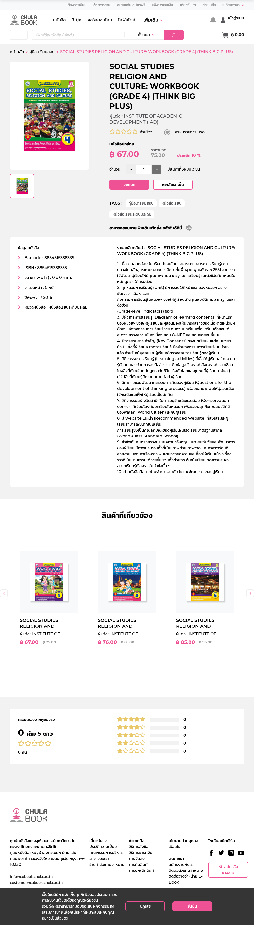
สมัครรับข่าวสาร (230, 869)
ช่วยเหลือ (136, 840)
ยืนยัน (192, 906)
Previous (4, 593)
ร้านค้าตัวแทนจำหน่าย (107, 864)
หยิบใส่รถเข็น (173, 184)
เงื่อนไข (174, 846)
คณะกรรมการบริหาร (106, 852)
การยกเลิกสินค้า (142, 870)
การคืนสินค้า (139, 864)
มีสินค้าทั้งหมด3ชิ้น (183, 169)
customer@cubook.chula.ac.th (36, 882)
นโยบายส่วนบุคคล (183, 840)
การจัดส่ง (137, 858)
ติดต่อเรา (176, 858)
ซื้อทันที (129, 184)
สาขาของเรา (99, 858)
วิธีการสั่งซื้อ (138, 846)
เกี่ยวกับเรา (98, 840)
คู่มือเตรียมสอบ (141, 203)
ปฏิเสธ (145, 906)
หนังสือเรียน (171, 203)
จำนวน (114, 169)
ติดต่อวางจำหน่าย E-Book (186, 879)
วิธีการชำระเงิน (140, 852)
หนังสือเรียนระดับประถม (131, 214)
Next (250, 593)
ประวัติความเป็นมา (104, 846)
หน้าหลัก (17, 51)
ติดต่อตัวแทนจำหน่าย (186, 870)
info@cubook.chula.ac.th (31, 876)
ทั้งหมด (144, 34)
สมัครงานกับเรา (181, 864)
